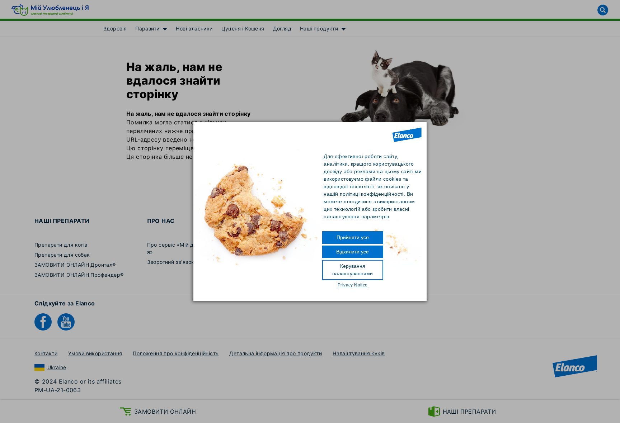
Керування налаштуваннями (352, 269)
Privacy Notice (353, 284)
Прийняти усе (353, 237)
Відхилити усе (352, 252)
